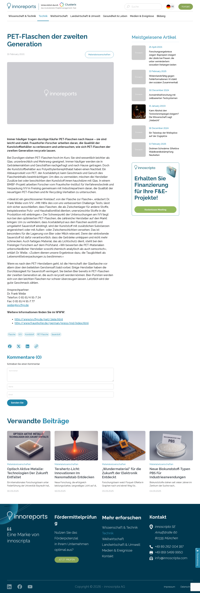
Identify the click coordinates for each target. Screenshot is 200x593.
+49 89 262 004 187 (169, 547)
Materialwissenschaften (99, 54)
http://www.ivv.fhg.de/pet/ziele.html (39, 319)
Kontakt (186, 6)
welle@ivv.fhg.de (18, 305)
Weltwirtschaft (113, 539)
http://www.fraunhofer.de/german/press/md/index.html (52, 323)
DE (172, 6)
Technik (107, 533)
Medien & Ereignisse (117, 550)
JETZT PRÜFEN (67, 559)
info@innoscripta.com (171, 558)
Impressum (169, 586)
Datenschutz (187, 586)
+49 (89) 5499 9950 (169, 552)
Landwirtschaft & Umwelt (121, 545)
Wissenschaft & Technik (120, 527)
